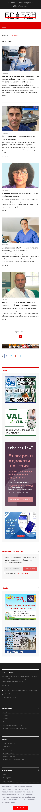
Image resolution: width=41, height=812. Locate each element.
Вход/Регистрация (21, 6)
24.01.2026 (5, 133)
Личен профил (7, 781)
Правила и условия (9, 722)
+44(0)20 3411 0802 (10, 697)
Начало (5, 35)
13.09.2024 (5, 190)
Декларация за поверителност (13, 725)
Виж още (4, 686)
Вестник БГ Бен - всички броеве (13, 760)
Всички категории (9, 756)
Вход (4, 774)
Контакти (6, 719)
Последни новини (8, 753)
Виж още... (5, 99)
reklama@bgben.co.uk (11, 694)
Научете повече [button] (8, 802)
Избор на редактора (9, 750)
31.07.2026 (5, 73)
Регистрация (7, 778)
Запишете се (31, 569)
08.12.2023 (5, 245)
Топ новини (6, 746)
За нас (5, 712)
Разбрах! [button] (20, 808)
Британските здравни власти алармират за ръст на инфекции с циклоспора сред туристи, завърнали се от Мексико (20, 79)
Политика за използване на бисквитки (15, 728)
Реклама (5, 715)
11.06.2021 (5, 299)
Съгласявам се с (17, 573)
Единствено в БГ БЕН (9, 743)
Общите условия (22, 573)
